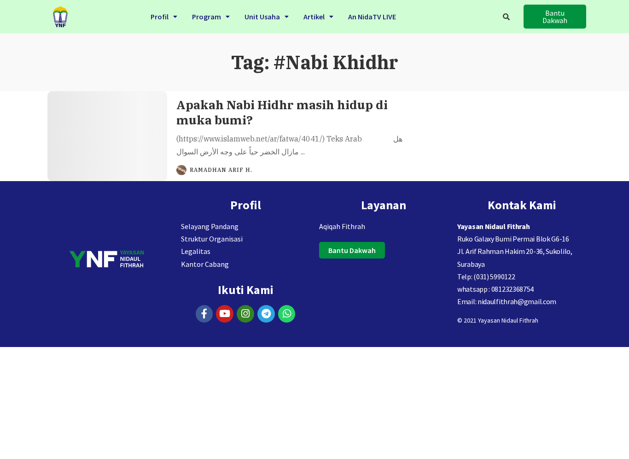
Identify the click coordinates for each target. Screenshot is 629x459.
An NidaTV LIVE (372, 16)
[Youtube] (224, 314)
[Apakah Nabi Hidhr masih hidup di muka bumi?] (107, 136)
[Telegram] (266, 314)
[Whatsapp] (287, 314)
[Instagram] (245, 314)
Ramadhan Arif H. (221, 170)
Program (206, 16)
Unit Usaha (262, 16)
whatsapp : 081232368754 (495, 289)
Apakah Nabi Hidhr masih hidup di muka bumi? (282, 112)
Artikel (314, 16)
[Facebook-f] (204, 314)
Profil (160, 16)
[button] (164, 16)
